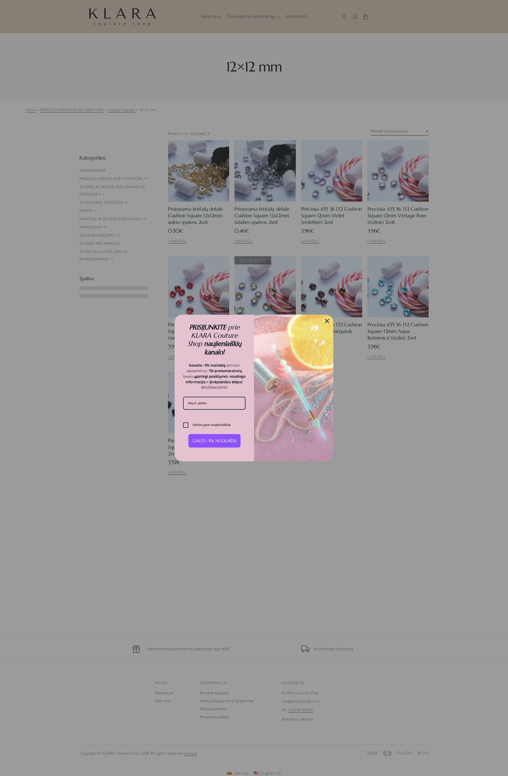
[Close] (327, 321)
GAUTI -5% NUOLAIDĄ (214, 440)
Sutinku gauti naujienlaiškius (212, 425)
